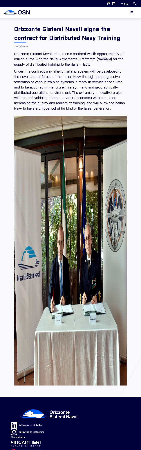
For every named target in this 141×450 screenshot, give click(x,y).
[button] (125, 3)
